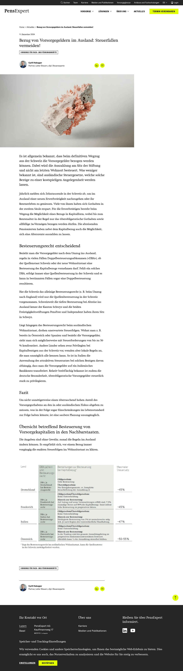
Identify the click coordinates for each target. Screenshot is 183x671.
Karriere (84, 2)
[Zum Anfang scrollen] (175, 598)
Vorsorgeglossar (124, 2)
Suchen (66, 2)
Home (21, 27)
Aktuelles (30, 27)
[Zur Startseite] (17, 11)
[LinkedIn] (125, 630)
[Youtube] (133, 630)
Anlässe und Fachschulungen (146, 2)
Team (75, 2)
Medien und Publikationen (103, 2)
